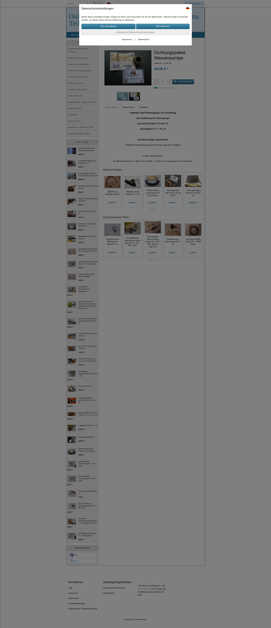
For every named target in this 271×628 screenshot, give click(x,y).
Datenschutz (143, 39)
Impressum (127, 39)
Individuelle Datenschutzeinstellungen (135, 32)
